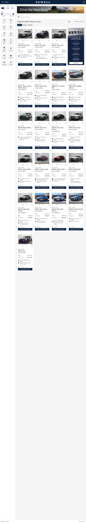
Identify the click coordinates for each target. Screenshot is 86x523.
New (3, 6)
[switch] (3, 7)
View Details (21, 62)
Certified (7, 6)
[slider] (1, 14)
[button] (84, 2)
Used (12, 6)
